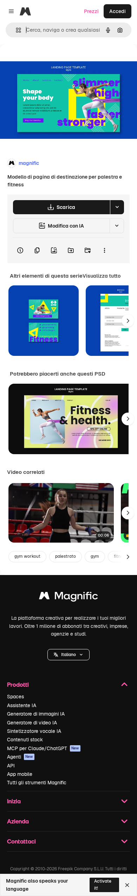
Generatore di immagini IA (36, 714)
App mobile (19, 774)
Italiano (68, 654)
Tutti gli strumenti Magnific (36, 782)
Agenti (20, 757)
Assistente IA (21, 705)
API (11, 765)
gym (95, 556)
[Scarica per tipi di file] (117, 207)
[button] (68, 654)
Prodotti (18, 684)
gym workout (27, 556)
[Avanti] (128, 320)
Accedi (117, 11)
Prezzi (91, 11)
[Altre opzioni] (104, 250)
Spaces (15, 696)
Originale (46, 60)
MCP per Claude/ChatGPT (43, 748)
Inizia (14, 801)
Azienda (18, 821)
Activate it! (102, 884)
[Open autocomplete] (15, 30)
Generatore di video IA (32, 722)
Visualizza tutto (101, 276)
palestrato (65, 556)
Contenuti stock (25, 739)
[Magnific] (68, 597)
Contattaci (21, 841)
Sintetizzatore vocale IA (34, 731)
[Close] (127, 885)
